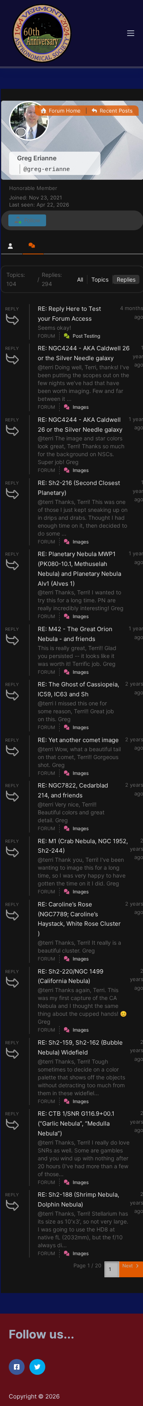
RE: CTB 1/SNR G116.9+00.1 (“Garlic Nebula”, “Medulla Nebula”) (76, 1123)
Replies (126, 279)
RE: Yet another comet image (78, 740)
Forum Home (64, 110)
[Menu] (130, 33)
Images (81, 407)
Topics (99, 279)
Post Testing (86, 336)
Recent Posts (115, 110)
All (80, 279)
